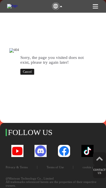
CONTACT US (99, 171)
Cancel (27, 71)
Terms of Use (55, 167)
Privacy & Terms (17, 167)
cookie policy (91, 167)
